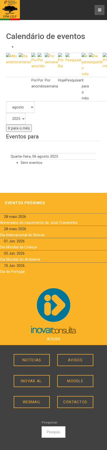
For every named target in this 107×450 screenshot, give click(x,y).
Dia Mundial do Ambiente (20, 259)
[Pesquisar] (73, 57)
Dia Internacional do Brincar (22, 235)
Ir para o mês (19, 128)
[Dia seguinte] (96, 58)
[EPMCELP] (10, 10)
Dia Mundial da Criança (18, 247)
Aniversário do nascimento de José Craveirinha (38, 222)
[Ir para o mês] (85, 64)
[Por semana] (51, 58)
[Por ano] (34, 60)
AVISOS (75, 360)
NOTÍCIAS (31, 360)
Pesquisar (50, 422)
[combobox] (54, 432)
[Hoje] (61, 60)
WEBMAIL (32, 402)
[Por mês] (41, 60)
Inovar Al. (32, 381)
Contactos (75, 402)
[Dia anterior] (25, 58)
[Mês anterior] (12, 58)
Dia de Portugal (12, 271)
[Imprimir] (17, 46)
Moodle (75, 381)
